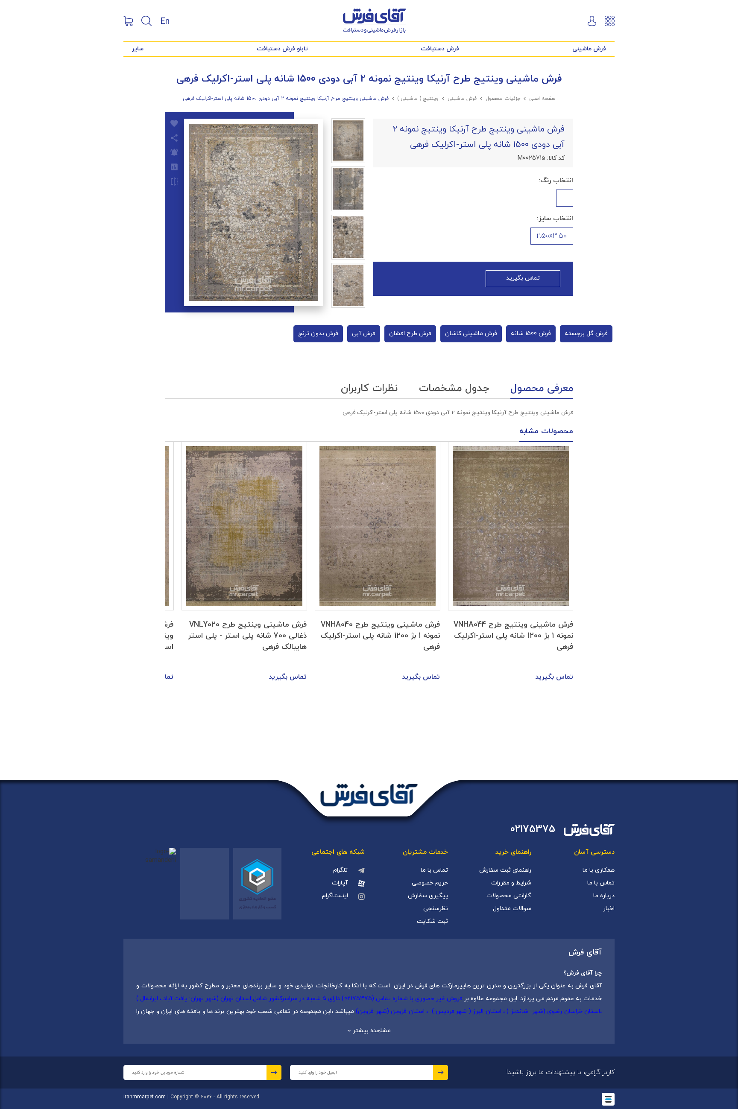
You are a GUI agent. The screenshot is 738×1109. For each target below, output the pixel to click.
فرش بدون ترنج (318, 334)
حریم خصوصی (430, 883)
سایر (138, 49)
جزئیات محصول (503, 98)
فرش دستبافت (440, 49)
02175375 (532, 830)
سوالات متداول (512, 909)
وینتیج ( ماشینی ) (418, 98)
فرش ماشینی (589, 49)
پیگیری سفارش (428, 896)
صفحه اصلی (542, 98)
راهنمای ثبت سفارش (505, 870)
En (165, 21)
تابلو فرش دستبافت (282, 49)
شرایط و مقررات (511, 883)
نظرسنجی (435, 909)
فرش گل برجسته (586, 334)
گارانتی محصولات (508, 896)
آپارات (340, 883)
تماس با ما (601, 883)
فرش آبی (363, 334)
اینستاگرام (335, 896)
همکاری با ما (599, 870)
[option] (510, 562)
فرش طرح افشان (410, 334)
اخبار (609, 909)
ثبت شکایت (432, 921)
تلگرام (340, 870)
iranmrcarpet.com (144, 1097)
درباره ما (604, 896)
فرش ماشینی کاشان (471, 334)
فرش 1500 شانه (531, 334)
